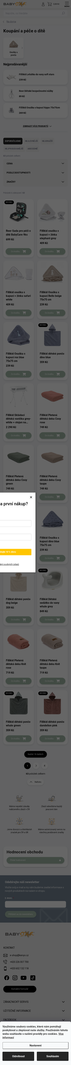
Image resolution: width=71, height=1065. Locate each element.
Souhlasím (52, 1056)
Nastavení (35, 1045)
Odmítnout (18, 1056)
